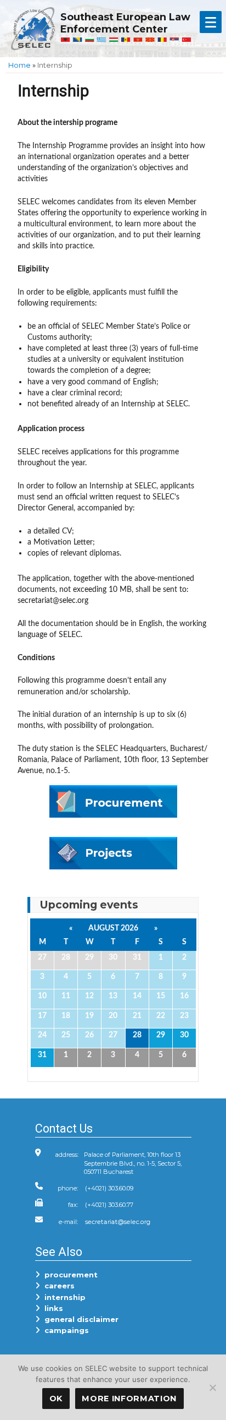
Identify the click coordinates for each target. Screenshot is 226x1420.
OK (56, 1398)
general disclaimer (79, 1319)
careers (57, 1285)
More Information (129, 1398)
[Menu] (211, 22)
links (51, 1308)
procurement (69, 1274)
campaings (64, 1330)
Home (19, 65)
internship (63, 1297)
